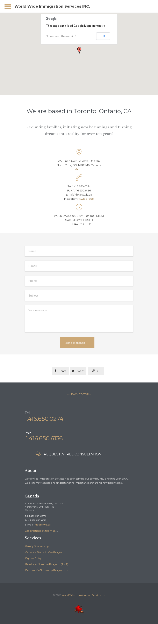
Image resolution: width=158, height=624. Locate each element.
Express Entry (33, 558)
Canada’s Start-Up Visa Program (44, 552)
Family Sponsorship (37, 546)
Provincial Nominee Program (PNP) (46, 564)
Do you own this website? (61, 36)
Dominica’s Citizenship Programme (46, 570)
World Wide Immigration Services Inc (83, 595)
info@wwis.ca (42, 524)
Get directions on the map (40, 530)
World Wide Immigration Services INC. (52, 6)
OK (103, 36)
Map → (79, 169)
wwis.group (86, 198)
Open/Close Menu (7, 6)
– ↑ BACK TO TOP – (79, 394)
